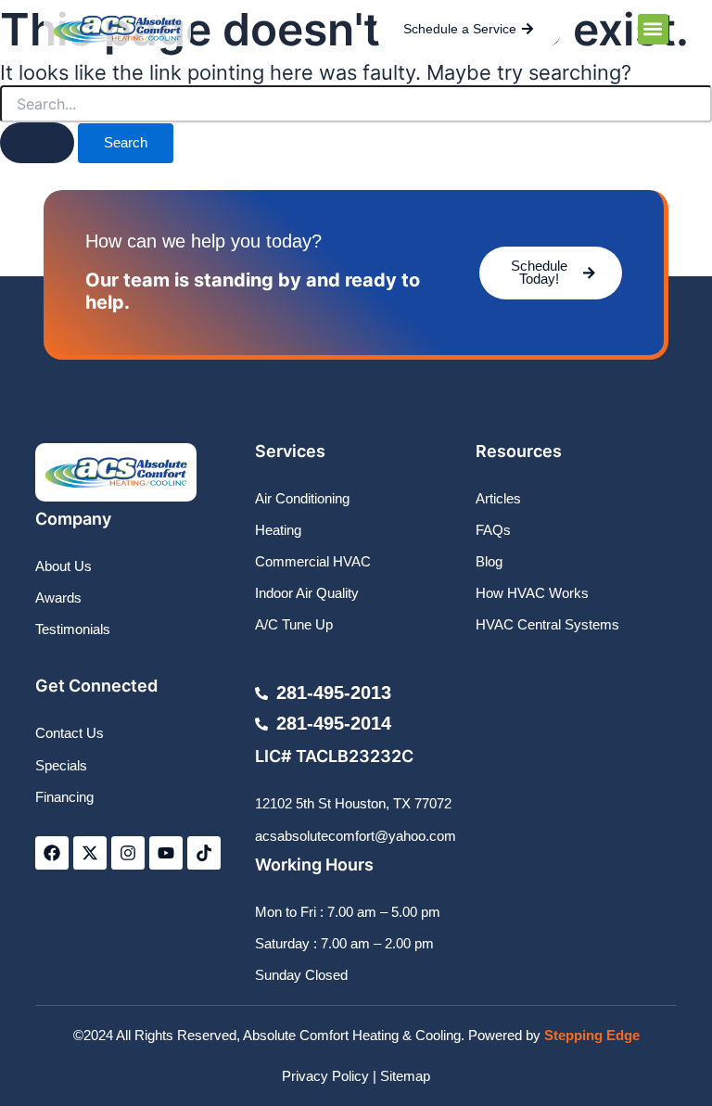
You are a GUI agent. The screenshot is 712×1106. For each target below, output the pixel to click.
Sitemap (405, 1076)
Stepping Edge (592, 1035)
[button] (653, 29)
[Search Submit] (37, 142)
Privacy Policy (325, 1076)
